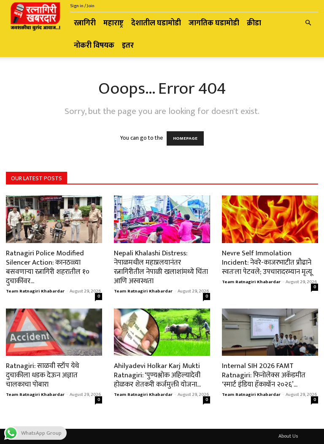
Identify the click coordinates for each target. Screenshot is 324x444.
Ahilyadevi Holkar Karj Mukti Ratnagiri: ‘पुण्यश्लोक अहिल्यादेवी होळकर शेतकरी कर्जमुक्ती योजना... (157, 375)
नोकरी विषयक (94, 45)
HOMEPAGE (185, 138)
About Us (288, 436)
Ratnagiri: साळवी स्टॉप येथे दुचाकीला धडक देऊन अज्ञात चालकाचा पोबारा (42, 375)
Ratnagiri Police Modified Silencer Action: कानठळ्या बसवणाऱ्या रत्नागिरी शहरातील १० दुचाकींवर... (47, 267)
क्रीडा (254, 23)
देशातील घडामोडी (156, 23)
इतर (128, 45)
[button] (308, 23)
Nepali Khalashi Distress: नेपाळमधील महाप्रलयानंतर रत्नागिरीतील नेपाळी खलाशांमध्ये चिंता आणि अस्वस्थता (161, 267)
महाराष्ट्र (113, 23)
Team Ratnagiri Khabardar (35, 291)
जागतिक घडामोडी (214, 23)
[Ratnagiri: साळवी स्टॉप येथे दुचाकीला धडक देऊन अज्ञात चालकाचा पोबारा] (54, 332)
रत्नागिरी (85, 23)
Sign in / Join (82, 6)
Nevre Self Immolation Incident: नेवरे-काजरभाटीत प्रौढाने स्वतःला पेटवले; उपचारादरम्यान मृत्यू (267, 262)
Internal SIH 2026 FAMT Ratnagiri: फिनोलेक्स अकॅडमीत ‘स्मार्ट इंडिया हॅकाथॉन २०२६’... (263, 375)
